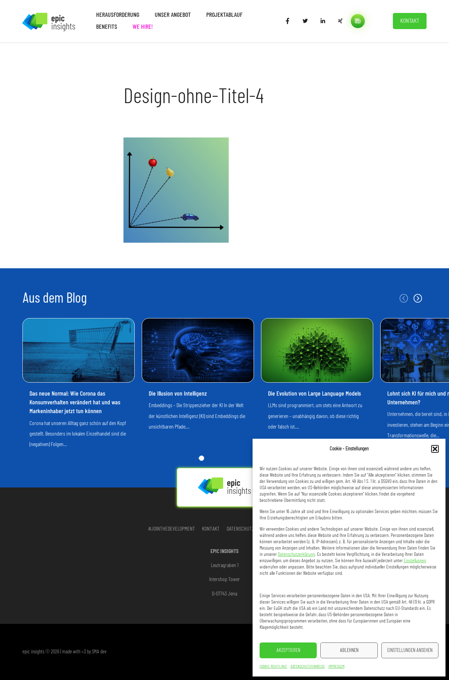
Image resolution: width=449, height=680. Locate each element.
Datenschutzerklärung (296, 554)
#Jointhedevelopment (171, 529)
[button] (434, 448)
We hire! (143, 27)
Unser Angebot (173, 15)
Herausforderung (117, 15)
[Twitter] (305, 21)
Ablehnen (349, 650)
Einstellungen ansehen (410, 650)
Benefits (106, 27)
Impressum (336, 666)
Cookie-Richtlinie (273, 666)
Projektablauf (224, 15)
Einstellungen (415, 560)
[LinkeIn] (323, 21)
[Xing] (340, 21)
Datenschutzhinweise (307, 666)
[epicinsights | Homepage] (48, 21)
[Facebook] (288, 21)
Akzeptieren (288, 650)
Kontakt (409, 21)
